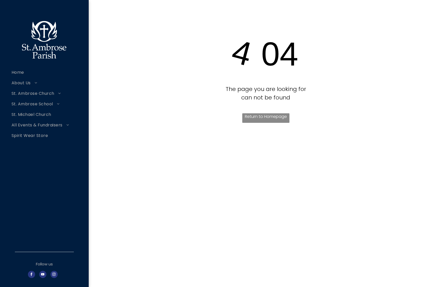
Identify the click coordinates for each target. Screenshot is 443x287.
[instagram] (54, 275)
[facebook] (31, 275)
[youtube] (42, 275)
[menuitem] (48, 72)
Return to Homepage (266, 116)
